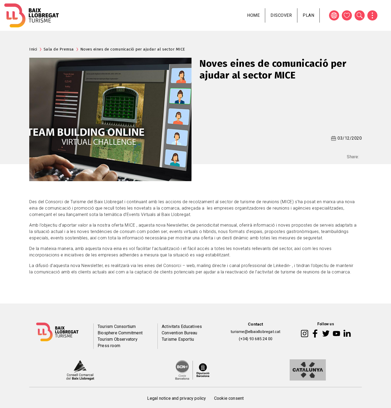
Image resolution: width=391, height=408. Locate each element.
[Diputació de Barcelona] (192, 370)
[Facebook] (315, 333)
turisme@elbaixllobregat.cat (255, 331)
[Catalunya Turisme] (308, 370)
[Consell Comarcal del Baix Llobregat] (80, 370)
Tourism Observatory (118, 339)
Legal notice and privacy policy (176, 398)
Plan (308, 15)
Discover (281, 15)
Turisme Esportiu (178, 339)
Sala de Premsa (59, 49)
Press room (109, 345)
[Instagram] (305, 333)
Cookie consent (229, 398)
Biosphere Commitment (120, 332)
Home (253, 15)
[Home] (31, 15)
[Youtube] (336, 333)
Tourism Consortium (117, 326)
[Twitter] (326, 333)
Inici (33, 49)
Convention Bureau (179, 332)
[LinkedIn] (347, 333)
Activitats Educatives (182, 326)
